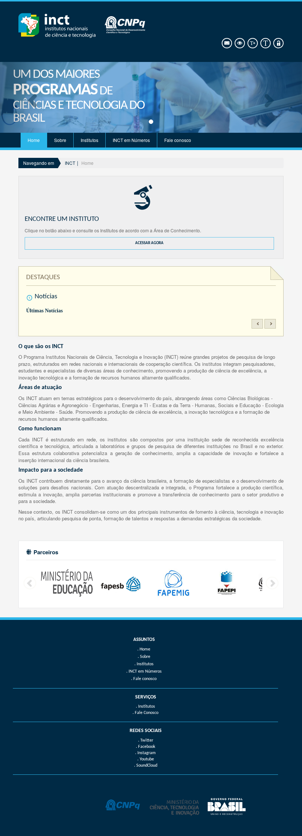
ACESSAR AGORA (149, 243)
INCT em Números (131, 140)
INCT (70, 163)
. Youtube (145, 759)
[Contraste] (239, 43)
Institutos (89, 140)
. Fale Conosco (145, 713)
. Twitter (145, 740)
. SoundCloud (145, 765)
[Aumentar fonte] (252, 43)
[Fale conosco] (226, 43)
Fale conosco (177, 140)
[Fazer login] (278, 43)
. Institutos (145, 706)
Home (34, 140)
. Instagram (145, 753)
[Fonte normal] (265, 43)
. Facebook (145, 747)
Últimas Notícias (44, 310)
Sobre (60, 140)
